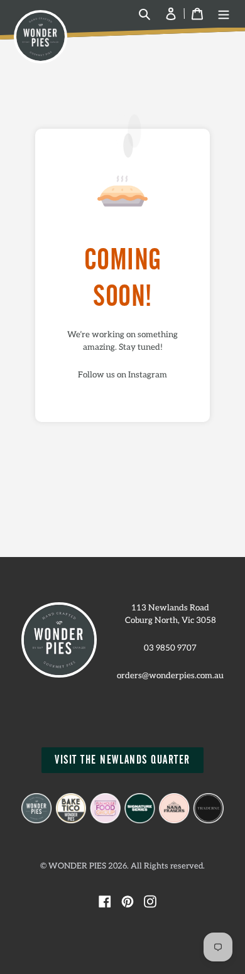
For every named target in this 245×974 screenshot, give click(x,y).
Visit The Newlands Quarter (122, 760)
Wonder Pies (77, 866)
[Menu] (223, 14)
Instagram (147, 375)
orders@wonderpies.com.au (170, 676)
